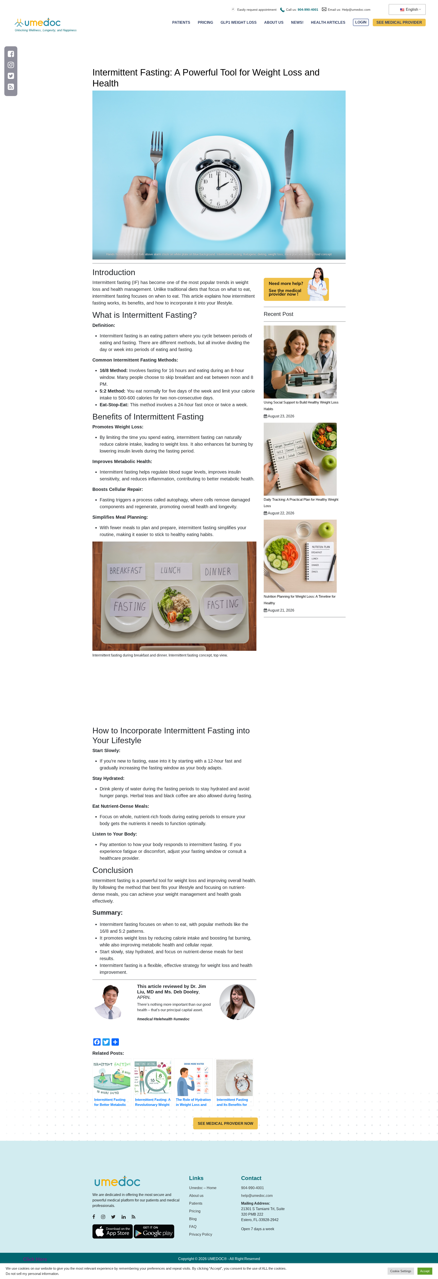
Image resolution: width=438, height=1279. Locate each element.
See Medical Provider (399, 22)
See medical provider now (225, 1123)
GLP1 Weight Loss (239, 22)
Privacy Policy (200, 1234)
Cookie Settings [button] (400, 1271)
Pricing (205, 22)
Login (361, 22)
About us (196, 1196)
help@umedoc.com (257, 1196)
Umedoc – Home (202, 1188)
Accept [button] (425, 1271)
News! (297, 22)
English (411, 9)
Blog (193, 1219)
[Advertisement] (174, 694)
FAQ (192, 1227)
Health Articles (328, 22)
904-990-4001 (308, 9)
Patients (181, 22)
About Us (274, 22)
